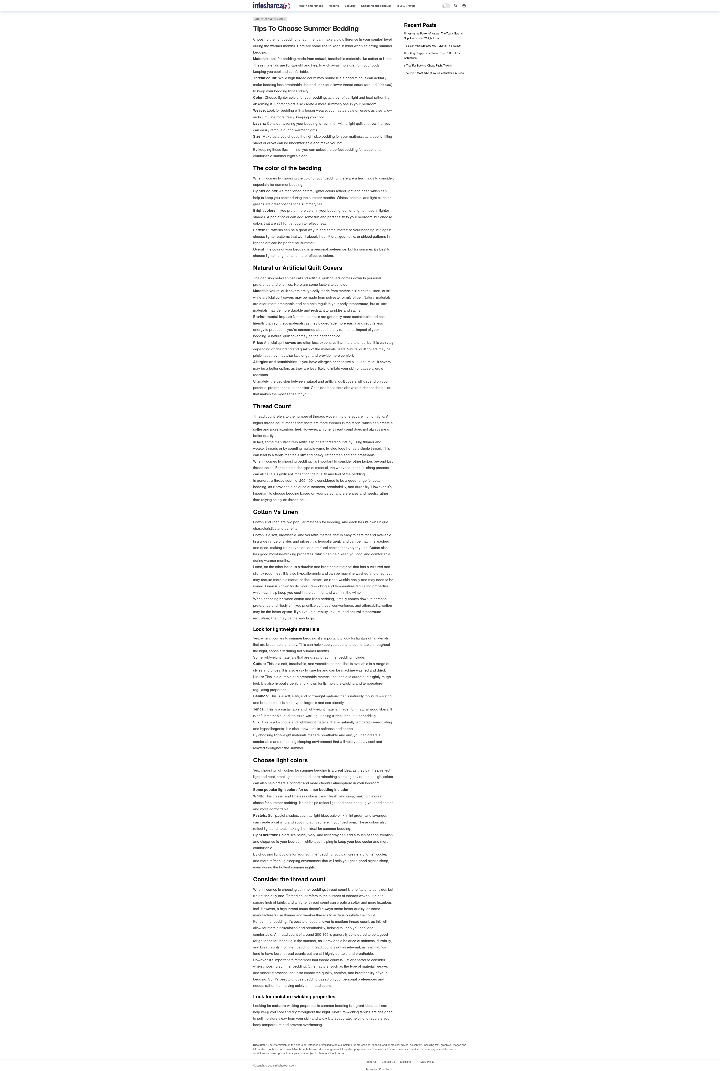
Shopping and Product (270, 18)
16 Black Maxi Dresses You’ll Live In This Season (433, 45)
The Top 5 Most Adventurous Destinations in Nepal (434, 73)
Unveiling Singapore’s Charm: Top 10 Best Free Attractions (432, 55)
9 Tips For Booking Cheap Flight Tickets (428, 65)
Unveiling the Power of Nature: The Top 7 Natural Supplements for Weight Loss (433, 35)
